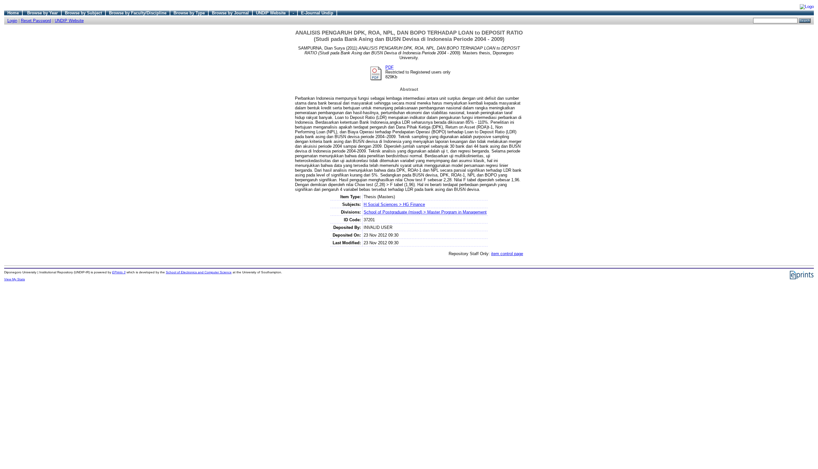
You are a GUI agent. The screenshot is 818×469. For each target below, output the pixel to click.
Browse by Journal (230, 13)
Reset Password (36, 20)
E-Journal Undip (317, 13)
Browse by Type (189, 13)
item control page (507, 253)
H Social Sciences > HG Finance (394, 204)
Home (13, 13)
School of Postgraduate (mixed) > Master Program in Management (425, 212)
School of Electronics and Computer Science (199, 272)
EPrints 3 (119, 272)
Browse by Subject (83, 13)
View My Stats (14, 279)
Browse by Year (42, 13)
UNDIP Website (271, 13)
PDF (389, 67)
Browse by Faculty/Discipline (137, 13)
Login (12, 20)
